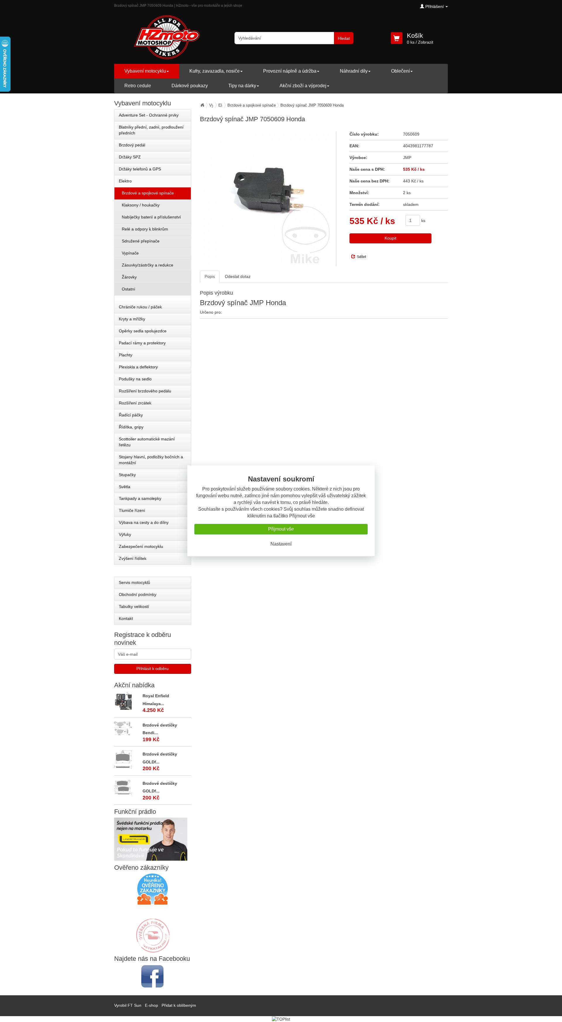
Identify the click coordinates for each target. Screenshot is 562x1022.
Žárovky (129, 277)
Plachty (125, 355)
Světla (124, 486)
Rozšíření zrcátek (135, 403)
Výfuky (125, 534)
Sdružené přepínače (141, 241)
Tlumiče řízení (132, 510)
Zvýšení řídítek (132, 558)
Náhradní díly (354, 71)
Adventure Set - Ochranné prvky (149, 115)
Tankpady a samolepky (140, 498)
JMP (407, 157)
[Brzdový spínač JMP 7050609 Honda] (268, 198)
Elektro (125, 181)
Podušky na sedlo (135, 379)
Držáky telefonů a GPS (140, 169)
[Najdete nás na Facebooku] (152, 976)
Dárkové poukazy (190, 85)
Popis (210, 276)
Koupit (390, 238)
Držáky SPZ (130, 157)
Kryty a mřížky (132, 319)
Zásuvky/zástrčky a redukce (147, 265)
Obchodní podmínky (137, 594)
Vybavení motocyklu (145, 71)
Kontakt (126, 618)
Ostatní (128, 289)
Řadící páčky (131, 415)
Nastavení (281, 543)
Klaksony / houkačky (141, 205)
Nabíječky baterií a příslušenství (151, 217)
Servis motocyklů (134, 582)
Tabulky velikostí (134, 606)
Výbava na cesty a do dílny (144, 522)
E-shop (151, 1005)
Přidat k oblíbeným (179, 1005)
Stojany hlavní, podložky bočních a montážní (151, 459)
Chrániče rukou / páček (140, 307)
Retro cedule (137, 85)
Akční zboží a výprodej (303, 85)
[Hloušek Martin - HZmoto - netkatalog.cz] (152, 930)
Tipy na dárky (242, 85)
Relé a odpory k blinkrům (145, 229)
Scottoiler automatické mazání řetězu (147, 442)
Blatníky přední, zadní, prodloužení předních (151, 130)
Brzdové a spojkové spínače (251, 105)
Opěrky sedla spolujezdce (143, 331)
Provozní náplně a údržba (289, 71)
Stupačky (127, 474)
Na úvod (202, 105)
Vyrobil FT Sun (127, 1005)
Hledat (344, 38)
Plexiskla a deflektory (138, 367)
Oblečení (400, 71)
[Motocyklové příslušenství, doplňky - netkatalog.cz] (152, 949)
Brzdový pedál (132, 145)
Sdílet (361, 257)
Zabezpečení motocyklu (141, 546)
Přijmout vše (281, 529)
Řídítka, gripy (131, 427)
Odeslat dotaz (238, 276)
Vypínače (130, 253)
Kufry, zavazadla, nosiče (214, 71)
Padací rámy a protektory (142, 343)
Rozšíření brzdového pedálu (145, 391)
